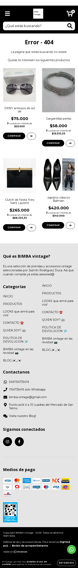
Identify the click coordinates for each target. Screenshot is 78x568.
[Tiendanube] (15, 552)
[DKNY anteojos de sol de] (31, 136)
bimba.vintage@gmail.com (28, 397)
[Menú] (7, 14)
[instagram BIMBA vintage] (7, 441)
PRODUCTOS (12, 304)
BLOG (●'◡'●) (12, 360)
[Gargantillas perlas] (70, 143)
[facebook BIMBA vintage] (19, 441)
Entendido (66, 563)
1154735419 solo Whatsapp (27, 389)
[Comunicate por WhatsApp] (71, 549)
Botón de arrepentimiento (30, 545)
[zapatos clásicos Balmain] (70, 225)
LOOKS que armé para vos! (18, 313)
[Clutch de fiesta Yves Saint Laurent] (31, 227)
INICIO (8, 296)
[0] (69, 14)
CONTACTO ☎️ (13, 323)
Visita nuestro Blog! (22, 416)
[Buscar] (70, 26)
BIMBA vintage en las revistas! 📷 (18, 351)
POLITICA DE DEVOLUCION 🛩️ (15, 339)
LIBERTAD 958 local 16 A (39, 2)
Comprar (53, 225)
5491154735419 (19, 382)
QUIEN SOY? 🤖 (14, 330)
